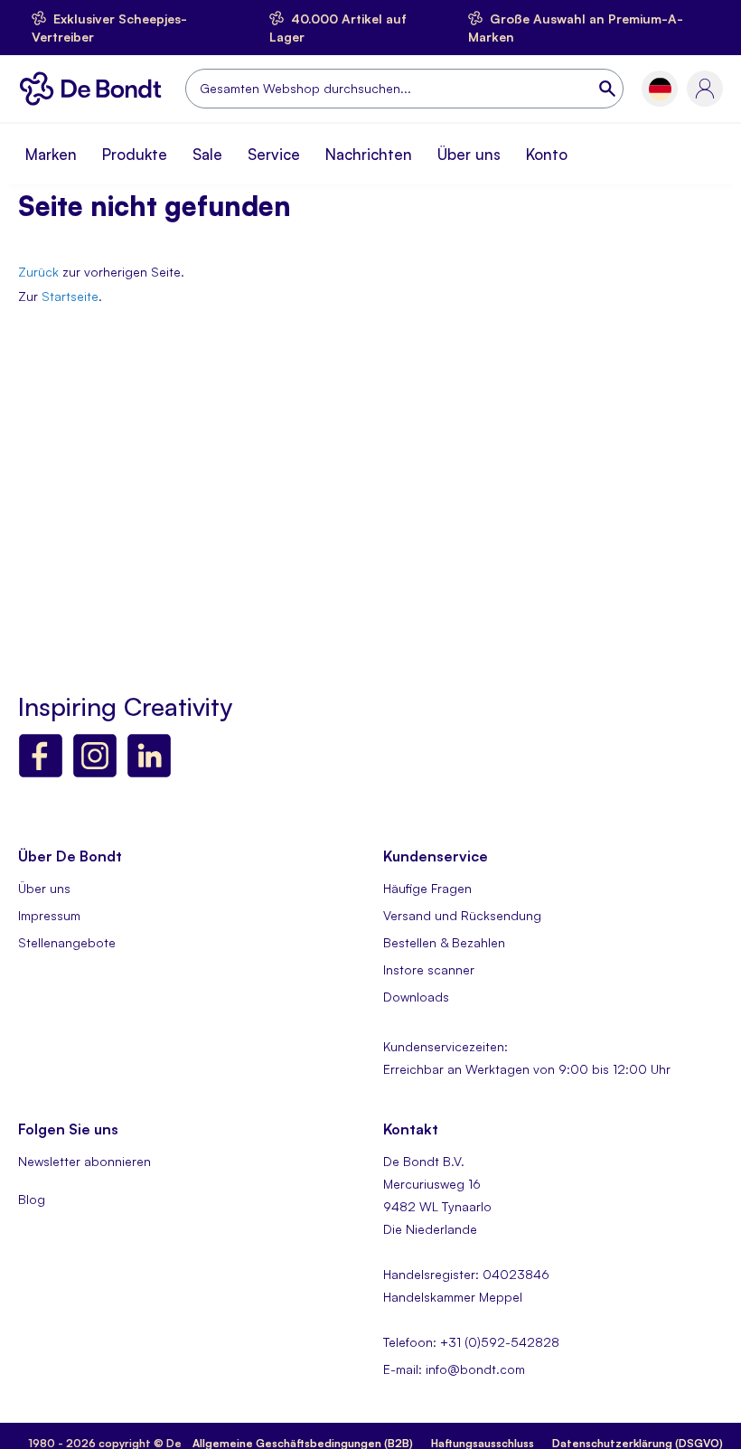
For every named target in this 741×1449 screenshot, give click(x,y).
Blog (31, 1199)
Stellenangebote (67, 942)
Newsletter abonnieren (84, 1161)
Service (274, 154)
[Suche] (609, 88)
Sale (207, 154)
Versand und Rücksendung (462, 915)
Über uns (469, 154)
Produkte (134, 154)
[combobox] (404, 88)
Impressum (49, 915)
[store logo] (95, 89)
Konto (546, 154)
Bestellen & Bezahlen (444, 942)
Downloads (416, 996)
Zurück (38, 271)
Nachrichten (368, 154)
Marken (51, 154)
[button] (660, 89)
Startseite (70, 296)
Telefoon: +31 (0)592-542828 (471, 1342)
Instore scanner (428, 969)
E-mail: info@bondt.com (454, 1369)
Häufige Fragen (427, 888)
